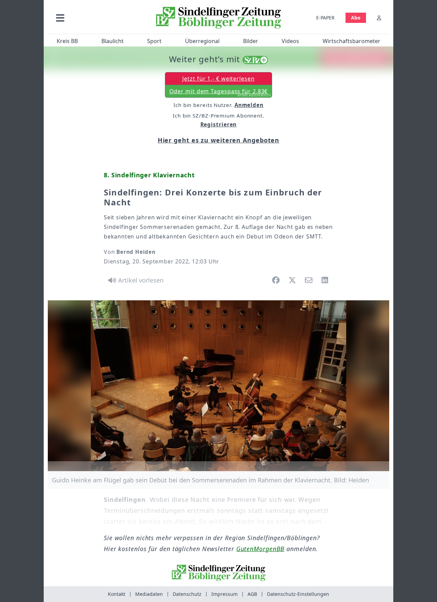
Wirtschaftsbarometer (351, 41)
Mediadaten (149, 594)
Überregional (202, 41)
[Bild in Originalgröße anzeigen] (218, 385)
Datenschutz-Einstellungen (298, 594)
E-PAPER (325, 17)
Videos (290, 41)
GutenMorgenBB (260, 549)
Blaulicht (112, 41)
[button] (96, 17)
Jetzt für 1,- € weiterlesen (218, 78)
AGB (252, 594)
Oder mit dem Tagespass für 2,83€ (220, 92)
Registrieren (218, 124)
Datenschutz (187, 594)
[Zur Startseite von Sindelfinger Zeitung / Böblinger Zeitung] (218, 18)
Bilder (250, 41)
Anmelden (249, 104)
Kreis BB (67, 41)
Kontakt (116, 594)
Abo (356, 17)
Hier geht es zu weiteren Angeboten (219, 140)
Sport (154, 41)
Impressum (224, 594)
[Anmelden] (379, 17)
